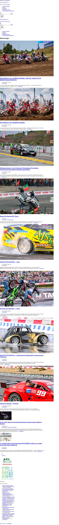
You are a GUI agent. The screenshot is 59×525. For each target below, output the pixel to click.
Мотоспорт (4, 83)
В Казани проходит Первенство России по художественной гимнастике (8, 493)
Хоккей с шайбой (6, 6)
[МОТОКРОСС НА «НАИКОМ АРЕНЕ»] (27, 120)
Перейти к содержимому (5, 0)
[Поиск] (0, 12)
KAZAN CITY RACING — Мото (10, 308)
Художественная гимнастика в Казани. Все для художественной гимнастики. (8, 508)
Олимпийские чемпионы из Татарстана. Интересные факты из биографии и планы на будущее (8, 501)
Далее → (4, 455)
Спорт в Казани (10, 219)
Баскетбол (5, 8)
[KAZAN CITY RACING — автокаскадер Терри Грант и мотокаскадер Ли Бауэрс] (27, 352)
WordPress (9, 523)
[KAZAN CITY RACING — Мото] (27, 306)
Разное (8, 427)
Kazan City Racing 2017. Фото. (9, 216)
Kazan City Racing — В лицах (9, 403)
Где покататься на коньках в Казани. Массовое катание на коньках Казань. (8, 489)
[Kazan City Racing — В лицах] (27, 401)
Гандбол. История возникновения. (5, 518)
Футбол (4, 7)
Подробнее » (20, 86)
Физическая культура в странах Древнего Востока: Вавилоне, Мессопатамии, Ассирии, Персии (8, 515)
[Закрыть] (2, 16)
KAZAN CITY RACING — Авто (10, 262)
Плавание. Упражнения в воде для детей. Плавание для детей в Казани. (8, 497)
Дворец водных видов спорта (8, 511)
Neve (1, 523)
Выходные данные (6, 9)
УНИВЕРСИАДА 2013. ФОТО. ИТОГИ (7, 505)
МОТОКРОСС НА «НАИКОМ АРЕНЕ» (12, 122)
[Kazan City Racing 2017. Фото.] (27, 213)
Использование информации (8, 10)
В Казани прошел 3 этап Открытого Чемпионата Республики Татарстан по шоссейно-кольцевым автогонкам (19, 168)
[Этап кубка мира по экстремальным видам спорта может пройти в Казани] (6, 419)
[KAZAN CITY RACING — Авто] (27, 259)
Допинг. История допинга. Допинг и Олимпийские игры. (8, 486)
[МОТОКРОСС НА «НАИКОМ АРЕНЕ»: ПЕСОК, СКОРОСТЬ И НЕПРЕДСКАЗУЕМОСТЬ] (27, 75)
